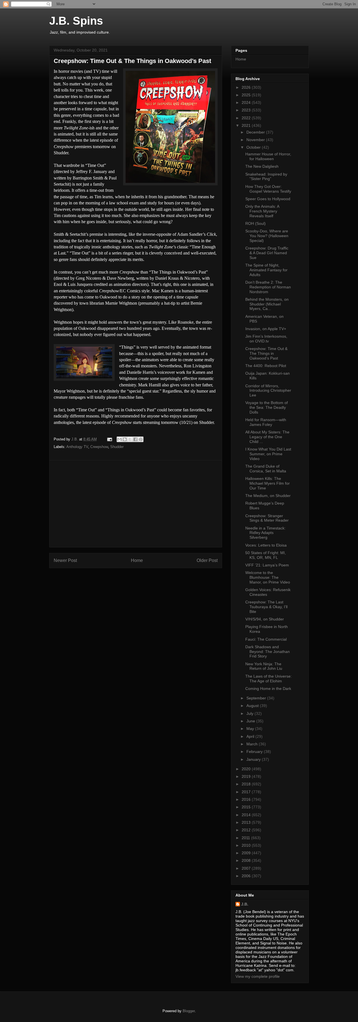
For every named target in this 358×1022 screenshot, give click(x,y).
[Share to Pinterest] (140, 439)
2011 (246, 838)
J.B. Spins (76, 21)
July (250, 713)
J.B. (244, 904)
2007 (247, 868)
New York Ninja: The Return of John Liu (263, 666)
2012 (247, 830)
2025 (247, 95)
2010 (247, 845)
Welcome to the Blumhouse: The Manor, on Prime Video (267, 577)
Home (137, 560)
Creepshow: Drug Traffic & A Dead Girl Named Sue (266, 253)
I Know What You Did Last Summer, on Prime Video (268, 454)
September (256, 698)
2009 (247, 853)
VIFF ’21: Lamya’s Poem (267, 565)
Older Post (207, 560)
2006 (247, 876)
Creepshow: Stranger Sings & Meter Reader (267, 518)
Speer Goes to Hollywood (267, 199)
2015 (247, 807)
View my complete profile (257, 976)
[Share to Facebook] (135, 439)
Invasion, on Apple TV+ (265, 328)
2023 (247, 110)
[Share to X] (130, 439)
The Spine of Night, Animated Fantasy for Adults (266, 270)
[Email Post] (109, 439)
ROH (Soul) (255, 223)
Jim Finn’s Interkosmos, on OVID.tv (266, 338)
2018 (247, 784)
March (252, 744)
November (256, 139)
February (255, 751)
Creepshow (99, 447)
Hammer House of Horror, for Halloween (268, 156)
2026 (247, 87)
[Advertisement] (136, 504)
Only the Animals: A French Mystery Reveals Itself (262, 211)
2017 (247, 792)
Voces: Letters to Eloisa (266, 545)
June (251, 721)
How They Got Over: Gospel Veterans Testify (268, 188)
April (250, 736)
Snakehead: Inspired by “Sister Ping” (266, 176)
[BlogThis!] (125, 439)
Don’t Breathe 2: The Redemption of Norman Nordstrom (268, 287)
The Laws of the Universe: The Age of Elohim (268, 678)
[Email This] (119, 439)
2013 (247, 822)
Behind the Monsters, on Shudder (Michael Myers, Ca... (267, 304)
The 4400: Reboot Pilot (265, 365)
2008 (247, 860)
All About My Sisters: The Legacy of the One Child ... (267, 437)
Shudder (117, 447)
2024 (247, 102)
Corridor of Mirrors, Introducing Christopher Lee (268, 391)
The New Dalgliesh (262, 166)
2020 (247, 769)
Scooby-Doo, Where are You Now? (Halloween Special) (266, 236)
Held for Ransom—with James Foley (265, 422)
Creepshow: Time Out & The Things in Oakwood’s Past (266, 353)
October (254, 147)
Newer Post (65, 560)
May (250, 728)
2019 (247, 776)
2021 (247, 125)
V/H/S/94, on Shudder (264, 619)
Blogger (189, 1011)
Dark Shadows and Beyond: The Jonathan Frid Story (267, 652)
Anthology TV (77, 447)
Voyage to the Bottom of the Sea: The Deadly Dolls (266, 407)
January (254, 759)
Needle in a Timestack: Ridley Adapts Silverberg (265, 533)
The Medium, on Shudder (268, 495)
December (256, 132)
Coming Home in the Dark (268, 688)
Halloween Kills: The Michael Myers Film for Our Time (267, 483)
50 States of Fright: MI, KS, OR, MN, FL (265, 555)
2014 (247, 815)
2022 (247, 118)
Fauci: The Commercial (266, 639)
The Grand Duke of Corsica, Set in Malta (265, 468)
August (253, 705)
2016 (247, 799)
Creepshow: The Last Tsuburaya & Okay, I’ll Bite (266, 607)
